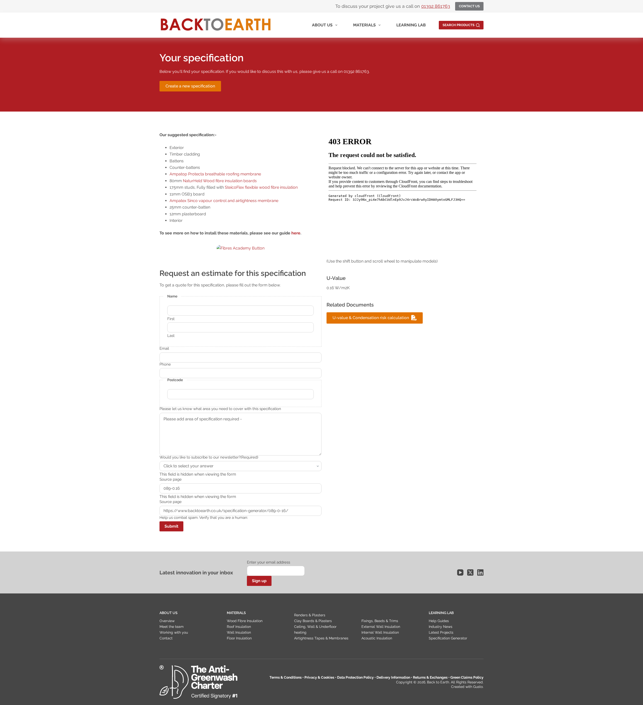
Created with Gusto (467, 687)
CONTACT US (469, 6)
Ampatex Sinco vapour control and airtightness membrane (224, 200)
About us (322, 25)
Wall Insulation (239, 632)
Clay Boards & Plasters (313, 621)
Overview (167, 621)
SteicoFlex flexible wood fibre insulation (261, 187)
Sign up (259, 580)
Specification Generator (448, 638)
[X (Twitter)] (470, 572)
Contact (166, 638)
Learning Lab (411, 25)
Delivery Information (393, 677)
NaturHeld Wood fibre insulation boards (220, 180)
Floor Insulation (239, 638)
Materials (364, 25)
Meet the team (171, 627)
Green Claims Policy (467, 677)
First (171, 319)
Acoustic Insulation (376, 638)
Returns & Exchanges (430, 677)
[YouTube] (460, 572)
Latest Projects (441, 632)
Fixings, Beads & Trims (379, 621)
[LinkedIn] (480, 572)
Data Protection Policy (355, 677)
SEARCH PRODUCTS (458, 25)
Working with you (173, 632)
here (295, 233)
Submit (171, 526)
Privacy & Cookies (319, 677)
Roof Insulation (239, 627)
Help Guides (439, 621)
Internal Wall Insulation (380, 632)
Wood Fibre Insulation (244, 621)
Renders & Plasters (309, 615)
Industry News (440, 627)
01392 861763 (435, 6)
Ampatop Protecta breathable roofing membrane (215, 174)
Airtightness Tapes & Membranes (321, 638)
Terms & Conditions (286, 677)
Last (171, 335)
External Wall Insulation (380, 627)
